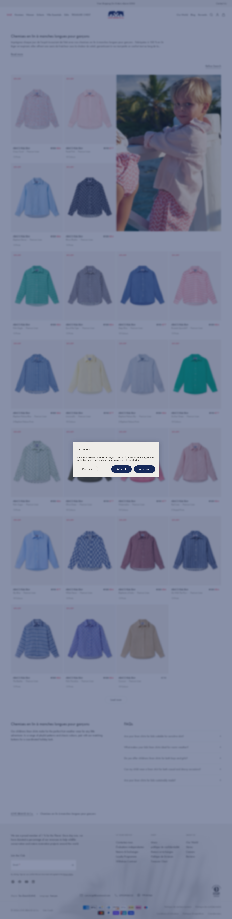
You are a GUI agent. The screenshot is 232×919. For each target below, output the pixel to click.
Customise (87, 469)
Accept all (144, 469)
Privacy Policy (132, 459)
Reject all (121, 469)
